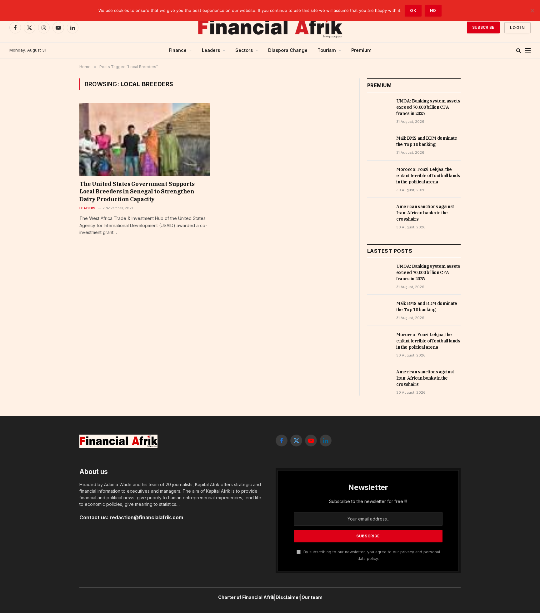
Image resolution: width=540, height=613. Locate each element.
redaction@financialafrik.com (146, 518)
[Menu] (528, 50)
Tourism (327, 50)
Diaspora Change (288, 50)
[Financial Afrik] (270, 27)
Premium (361, 50)
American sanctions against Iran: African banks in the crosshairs (425, 213)
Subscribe (483, 27)
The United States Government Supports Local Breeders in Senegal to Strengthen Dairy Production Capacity (136, 191)
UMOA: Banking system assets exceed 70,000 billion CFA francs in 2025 (428, 107)
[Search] (518, 50)
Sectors (244, 50)
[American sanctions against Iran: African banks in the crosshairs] (379, 213)
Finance (178, 50)
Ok (413, 10)
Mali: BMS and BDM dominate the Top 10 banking (426, 141)
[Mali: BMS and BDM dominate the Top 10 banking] (379, 145)
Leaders (211, 50)
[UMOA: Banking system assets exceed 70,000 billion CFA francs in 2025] (379, 107)
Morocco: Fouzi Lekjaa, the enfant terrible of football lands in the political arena (428, 176)
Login (517, 27)
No (433, 10)
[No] (532, 10)
